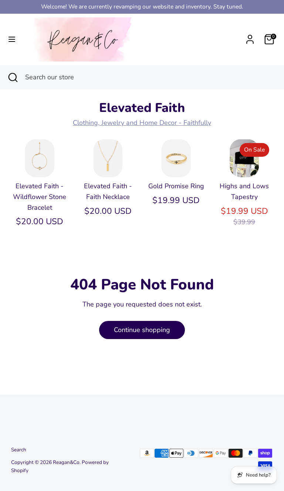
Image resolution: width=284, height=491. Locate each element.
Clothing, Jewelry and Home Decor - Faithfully (142, 122)
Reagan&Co (66, 462)
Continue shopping (142, 329)
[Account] (250, 37)
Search (18, 449)
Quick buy (40, 164)
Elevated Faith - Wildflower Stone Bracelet (39, 197)
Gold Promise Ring (176, 186)
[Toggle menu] (11, 39)
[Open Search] (13, 77)
